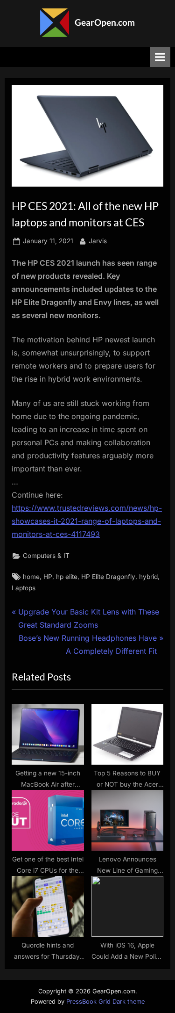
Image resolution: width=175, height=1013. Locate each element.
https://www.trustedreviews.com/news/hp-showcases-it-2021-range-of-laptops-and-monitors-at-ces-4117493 (87, 521)
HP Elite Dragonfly (108, 576)
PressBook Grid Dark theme (105, 1001)
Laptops (23, 588)
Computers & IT (46, 555)
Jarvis (98, 241)
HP (47, 576)
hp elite (66, 576)
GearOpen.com (105, 22)
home (31, 576)
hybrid (148, 576)
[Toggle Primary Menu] (160, 57)
